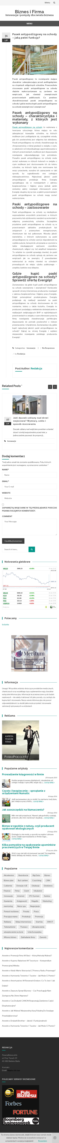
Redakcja (21, 354)
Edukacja (35, 885)
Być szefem (23, 880)
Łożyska (5, 624)
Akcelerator (9, 875)
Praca (36, 911)
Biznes (47, 875)
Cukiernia (8, 885)
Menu (47, 2)
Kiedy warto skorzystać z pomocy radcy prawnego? (33, 970)
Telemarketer (10, 927)
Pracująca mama (10, 916)
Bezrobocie (23, 875)
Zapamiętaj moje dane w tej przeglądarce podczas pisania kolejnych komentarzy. (29, 509)
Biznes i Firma (29, 11)
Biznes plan (8, 880)
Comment (7, 516)
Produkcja (26, 916)
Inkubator (38, 891)
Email (5, 481)
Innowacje (31, 348)
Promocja (39, 916)
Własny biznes (10, 937)
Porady (26, 911)
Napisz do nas (13, 1070)
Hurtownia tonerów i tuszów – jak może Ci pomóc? (33, 975)
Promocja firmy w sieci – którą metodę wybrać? (31, 955)
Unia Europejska (34, 932)
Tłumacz (23, 927)
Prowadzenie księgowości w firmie (23, 774)
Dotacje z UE (21, 885)
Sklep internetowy (23, 922)
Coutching (36, 880)
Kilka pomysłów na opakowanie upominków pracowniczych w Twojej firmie (28, 846)
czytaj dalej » (49, 782)
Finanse (7, 891)
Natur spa (21, 906)
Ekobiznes (48, 885)
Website (6, 492)
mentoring (8, 906)
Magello (35, 901)
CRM (48, 880)
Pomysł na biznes (11, 911)
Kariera (47, 896)
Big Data (36, 875)
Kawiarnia (8, 901)
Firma (17, 891)
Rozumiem (42, 1141)
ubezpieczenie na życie (13, 932)
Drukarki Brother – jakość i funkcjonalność (29, 1021)
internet (20, 896)
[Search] (32, 549)
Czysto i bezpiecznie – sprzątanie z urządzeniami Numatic (23, 792)
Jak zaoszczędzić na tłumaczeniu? (23, 809)
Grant (26, 891)
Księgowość (22, 901)
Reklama (7, 922)
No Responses (48, 348)
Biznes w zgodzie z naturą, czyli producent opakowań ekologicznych (28, 827)
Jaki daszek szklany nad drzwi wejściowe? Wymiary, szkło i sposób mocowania (30, 421)
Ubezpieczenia (38, 927)
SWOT (50, 922)
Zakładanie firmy (28, 937)
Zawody (43, 937)
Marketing (47, 901)
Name (5, 469)
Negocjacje (35, 906)
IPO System (34, 896)
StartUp (39, 922)
